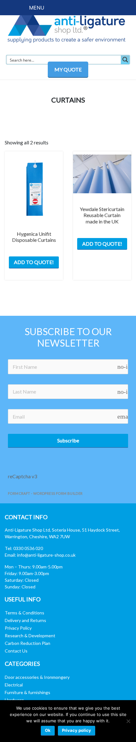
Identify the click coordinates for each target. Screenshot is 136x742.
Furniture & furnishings (27, 692)
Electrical (14, 684)
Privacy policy (76, 730)
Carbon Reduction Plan (27, 643)
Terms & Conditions (24, 612)
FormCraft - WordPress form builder (45, 493)
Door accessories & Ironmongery (37, 677)
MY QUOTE (68, 69)
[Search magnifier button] (125, 59)
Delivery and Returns (25, 620)
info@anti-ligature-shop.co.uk (46, 555)
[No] (128, 721)
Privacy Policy (18, 628)
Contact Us (16, 650)
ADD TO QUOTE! (34, 262)
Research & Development (30, 635)
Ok (48, 730)
